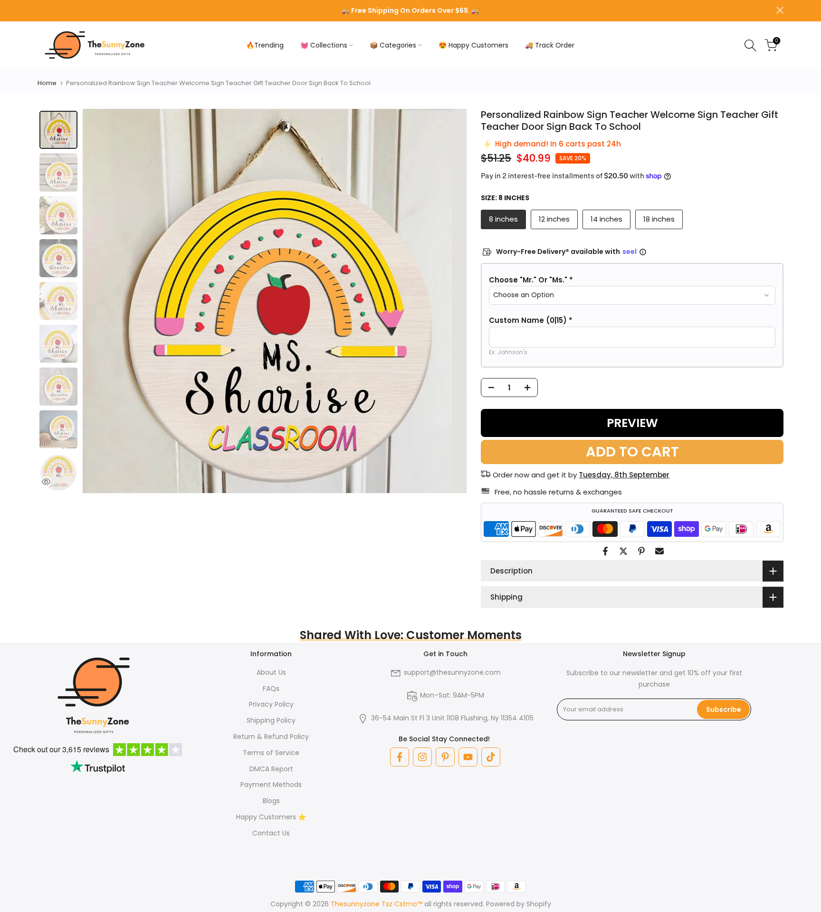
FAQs (271, 688)
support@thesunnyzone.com (452, 672)
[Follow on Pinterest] (445, 756)
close (41, 10)
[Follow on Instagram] (422, 756)
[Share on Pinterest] (641, 551)
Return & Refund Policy (271, 736)
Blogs (271, 800)
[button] (632, 280)
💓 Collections (323, 45)
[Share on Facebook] (605, 551)
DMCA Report (271, 769)
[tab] (58, 130)
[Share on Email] (659, 551)
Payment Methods (271, 784)
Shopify (538, 904)
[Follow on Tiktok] (490, 756)
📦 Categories (393, 45)
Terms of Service (271, 752)
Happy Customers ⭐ (271, 817)
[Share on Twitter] (623, 551)
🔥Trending (265, 45)
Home (47, 83)
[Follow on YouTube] (467, 756)
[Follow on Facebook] (399, 756)
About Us (271, 672)
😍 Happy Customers (473, 45)
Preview (632, 423)
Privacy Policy (271, 704)
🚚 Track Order (549, 45)
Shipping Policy (271, 720)
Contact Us (271, 833)
